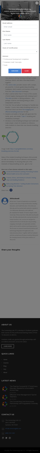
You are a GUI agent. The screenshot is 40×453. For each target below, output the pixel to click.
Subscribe (14, 71)
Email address (7, 23)
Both (5, 65)
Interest (5, 56)
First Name (6, 31)
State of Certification (10, 48)
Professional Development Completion (16, 59)
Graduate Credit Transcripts (13, 62)
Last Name (6, 39)
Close (27, 71)
